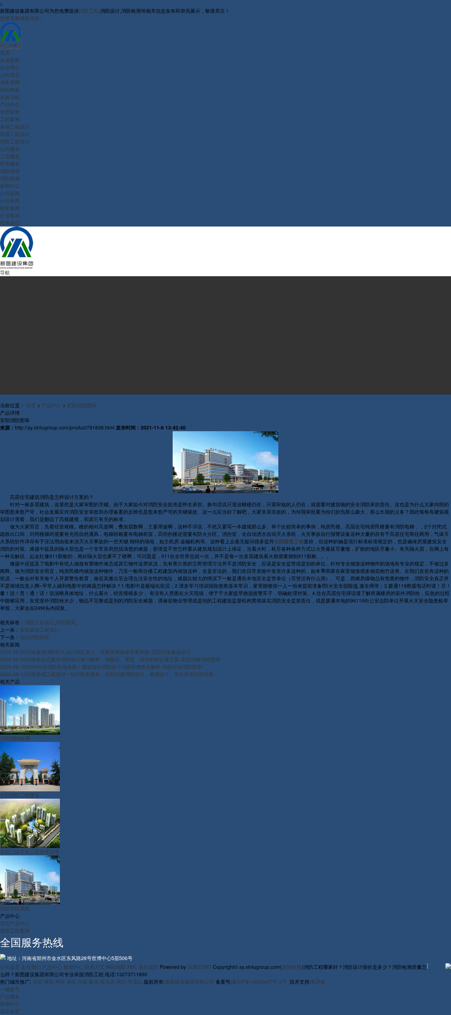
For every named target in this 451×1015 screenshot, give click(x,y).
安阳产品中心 (15, 923)
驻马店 (107, 981)
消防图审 (65, 622)
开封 (60, 981)
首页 (31, 405)
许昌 (82, 981)
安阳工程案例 (15, 930)
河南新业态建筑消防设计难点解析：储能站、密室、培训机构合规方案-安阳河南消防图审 (110, 659)
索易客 (318, 981)
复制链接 (292, 966)
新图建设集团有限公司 (189, 981)
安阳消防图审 (82, 405)
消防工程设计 (39, 622)
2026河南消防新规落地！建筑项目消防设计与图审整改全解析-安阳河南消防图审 (101, 666)
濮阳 (49, 981)
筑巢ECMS (199, 966)
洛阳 (71, 981)
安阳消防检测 (15, 738)
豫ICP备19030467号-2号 (259, 981)
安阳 (37, 981)
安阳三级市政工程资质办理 (29, 851)
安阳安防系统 (15, 908)
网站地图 (115, 966)
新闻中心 (73, 966)
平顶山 (135, 981)
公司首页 (10, 966)
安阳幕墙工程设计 (39, 629)
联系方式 (94, 966)
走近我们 (31, 966)
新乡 (94, 981)
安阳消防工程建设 (19, 794)
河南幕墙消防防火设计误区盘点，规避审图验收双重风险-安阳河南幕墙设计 (95, 651)
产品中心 (51, 405)
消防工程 (89, 10)
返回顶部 (148, 966)
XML (132, 966)
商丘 (121, 981)
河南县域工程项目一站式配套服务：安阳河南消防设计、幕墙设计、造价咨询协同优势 (107, 673)
